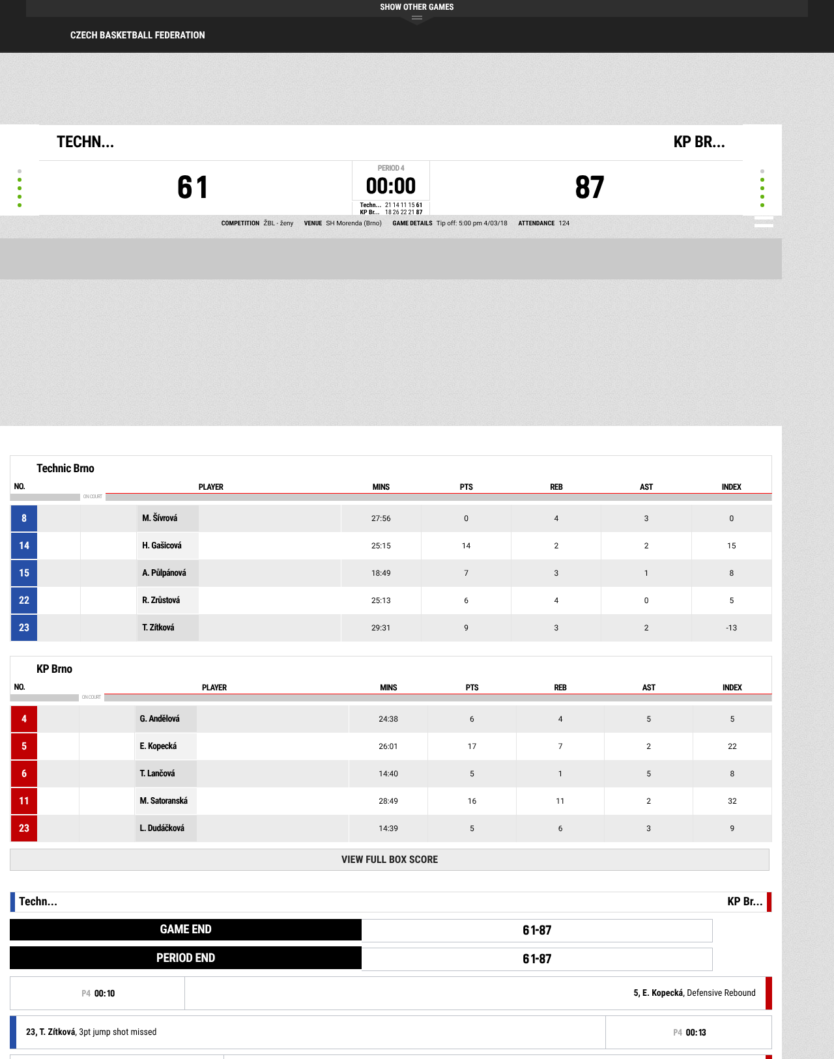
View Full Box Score (389, 859)
